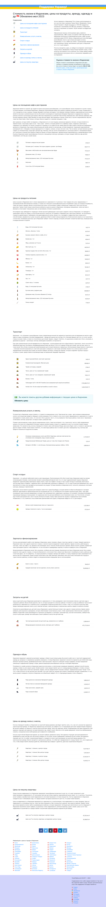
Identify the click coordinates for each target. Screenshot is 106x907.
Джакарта (69, 846)
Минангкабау (70, 867)
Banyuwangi (52, 863)
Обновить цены (21, 401)
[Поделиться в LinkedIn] (60, 830)
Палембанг (70, 849)
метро (51, 865)
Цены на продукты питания (29, 28)
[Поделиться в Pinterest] (55, 830)
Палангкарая (35, 860)
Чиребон (34, 863)
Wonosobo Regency (37, 870)
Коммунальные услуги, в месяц (30, 36)
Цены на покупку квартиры (29, 62)
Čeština (75, 897)
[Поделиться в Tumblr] (50, 830)
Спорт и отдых (25, 40)
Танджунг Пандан (37, 856)
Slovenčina (76, 896)
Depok (34, 846)
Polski (75, 889)
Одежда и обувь (25, 53)
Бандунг (69, 842)
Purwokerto (18, 860)
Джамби (17, 861)
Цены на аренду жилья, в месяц (31, 58)
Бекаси (51, 844)
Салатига (69, 856)
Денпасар (17, 846)
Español (75, 892)
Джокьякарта (36, 855)
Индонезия (52, 846)
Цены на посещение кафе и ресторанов (33, 23)
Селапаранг (18, 868)
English (75, 887)
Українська (76, 890)
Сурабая (17, 853)
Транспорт (23, 32)
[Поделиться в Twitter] (46, 830)
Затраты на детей (26, 49)
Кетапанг (34, 868)
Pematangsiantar (71, 858)
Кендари (17, 848)
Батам (34, 844)
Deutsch (75, 901)
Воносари (69, 868)
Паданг (51, 849)
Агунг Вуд (17, 867)
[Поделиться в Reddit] (65, 830)
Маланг (51, 848)
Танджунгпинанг (71, 853)
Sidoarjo (17, 858)
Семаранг (69, 851)
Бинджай (52, 861)
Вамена (51, 856)
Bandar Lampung (71, 863)
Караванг (34, 867)
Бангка (51, 867)
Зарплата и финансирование (29, 45)
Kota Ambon (18, 865)
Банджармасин (19, 844)
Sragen (34, 858)
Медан (34, 849)
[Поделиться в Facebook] (41, 830)
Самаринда (52, 851)
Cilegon (69, 870)
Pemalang (52, 858)
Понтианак (35, 851)
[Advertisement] (53, 90)
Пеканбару (18, 851)
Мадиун (34, 861)
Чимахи (17, 863)
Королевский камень (73, 865)
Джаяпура (70, 861)
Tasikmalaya (52, 855)
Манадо (69, 848)
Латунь (34, 865)
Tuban (16, 856)
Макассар (35, 848)
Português (76, 894)
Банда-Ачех (52, 842)
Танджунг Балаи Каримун (74, 855)
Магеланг (17, 870)
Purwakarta (52, 868)
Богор (68, 844)
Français (75, 903)
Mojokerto (52, 860)
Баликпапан (35, 842)
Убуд (16, 855)
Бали (16, 842)
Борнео (69, 860)
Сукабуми (52, 870)
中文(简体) (76, 899)
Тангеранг (52, 853)
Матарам (17, 849)
